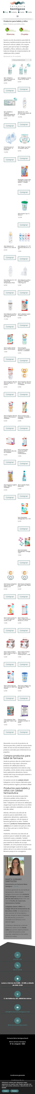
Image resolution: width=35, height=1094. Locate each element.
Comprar (10, 90)
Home (5, 24)
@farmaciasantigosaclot (17, 1025)
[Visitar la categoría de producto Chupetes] (24, 31)
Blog (6, 12)
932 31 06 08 (17, 970)
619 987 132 (17, 959)
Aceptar (6, 1091)
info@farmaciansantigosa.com (17, 1012)
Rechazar (14, 1091)
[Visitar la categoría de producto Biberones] (10, 31)
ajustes (4, 1087)
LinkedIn (15, 886)
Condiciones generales (17, 1075)
